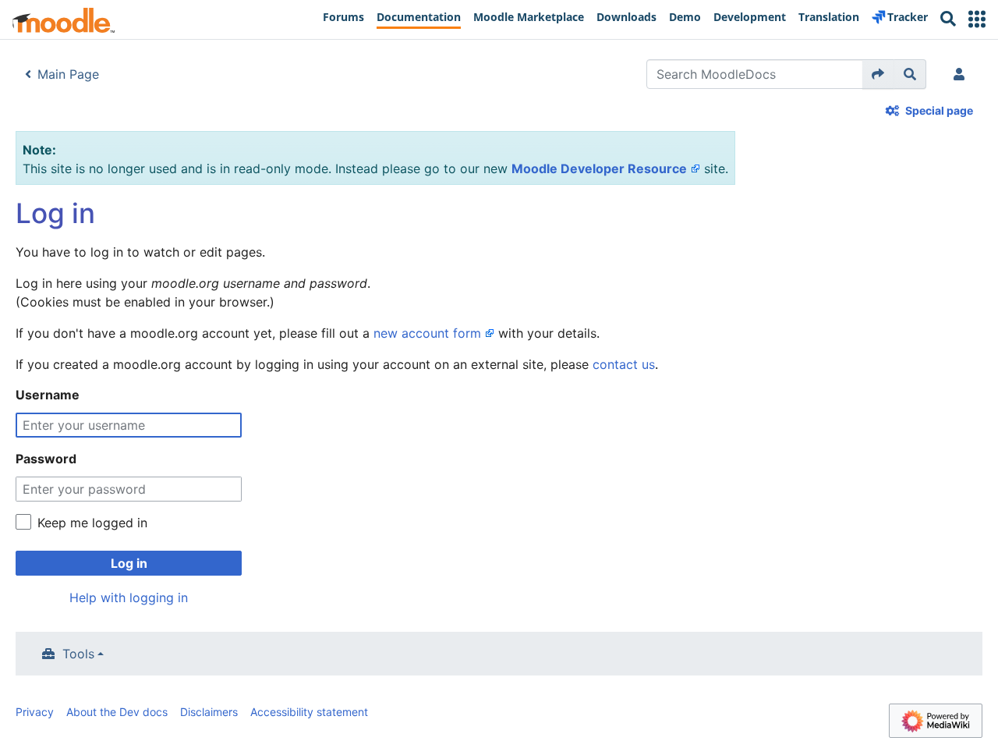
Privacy (35, 711)
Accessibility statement (309, 711)
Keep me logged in (92, 522)
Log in (129, 563)
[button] (977, 19)
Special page (939, 110)
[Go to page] (878, 74)
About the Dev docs (117, 711)
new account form (427, 333)
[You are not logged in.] (962, 74)
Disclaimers (209, 711)
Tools (78, 653)
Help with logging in (128, 597)
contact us (624, 364)
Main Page (68, 74)
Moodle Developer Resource (599, 168)
